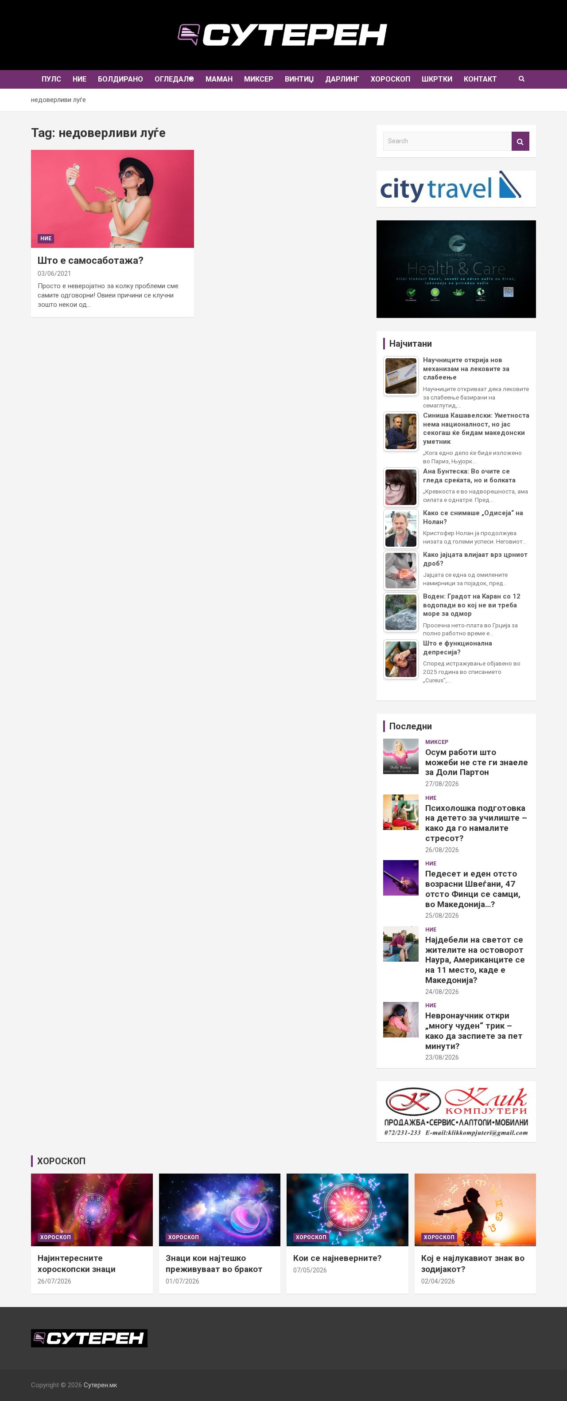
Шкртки (437, 79)
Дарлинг (342, 79)
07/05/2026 (310, 1270)
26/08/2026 (442, 849)
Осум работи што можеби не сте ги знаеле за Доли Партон (476, 762)
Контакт (480, 79)
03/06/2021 (54, 273)
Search (520, 141)
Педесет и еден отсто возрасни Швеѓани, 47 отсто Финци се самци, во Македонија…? (472, 889)
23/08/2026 (442, 1057)
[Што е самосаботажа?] (112, 199)
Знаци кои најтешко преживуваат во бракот (214, 1263)
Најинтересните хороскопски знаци (77, 1263)
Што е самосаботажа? (91, 260)
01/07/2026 (182, 1281)
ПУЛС (51, 79)
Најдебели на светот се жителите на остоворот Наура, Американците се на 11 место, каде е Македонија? (475, 960)
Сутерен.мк (100, 1385)
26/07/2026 (54, 1281)
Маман (219, 79)
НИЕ (79, 79)
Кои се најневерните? (337, 1258)
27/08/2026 (442, 783)
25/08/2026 (442, 915)
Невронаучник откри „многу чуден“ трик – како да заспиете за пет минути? (474, 1030)
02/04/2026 (438, 1281)
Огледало (174, 79)
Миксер (258, 79)
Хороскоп (390, 79)
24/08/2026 (442, 991)
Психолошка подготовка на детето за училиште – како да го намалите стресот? (476, 823)
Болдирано (120, 79)
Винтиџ (299, 79)
